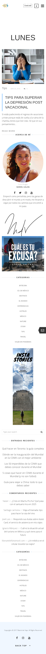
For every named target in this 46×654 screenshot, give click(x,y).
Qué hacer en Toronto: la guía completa (23, 448)
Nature (23, 321)
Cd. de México (23, 290)
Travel (23, 337)
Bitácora (23, 285)
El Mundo (23, 301)
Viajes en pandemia (23, 342)
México (23, 316)
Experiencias (23, 306)
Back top (21, 646)
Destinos (23, 296)
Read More (8, 131)
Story (23, 326)
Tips (4, 88)
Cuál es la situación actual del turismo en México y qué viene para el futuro (24, 531)
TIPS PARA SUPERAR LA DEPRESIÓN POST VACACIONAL (23, 102)
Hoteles (23, 311)
